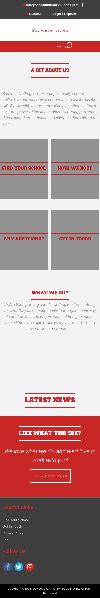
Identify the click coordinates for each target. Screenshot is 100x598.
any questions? (24, 239)
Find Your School (15, 520)
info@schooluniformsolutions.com (52, 5)
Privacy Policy (13, 533)
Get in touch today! (50, 476)
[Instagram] (29, 566)
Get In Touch (12, 526)
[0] (66, 48)
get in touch (75, 239)
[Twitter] (18, 566)
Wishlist (34, 14)
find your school (24, 168)
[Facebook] (7, 566)
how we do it (75, 168)
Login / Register (63, 14)
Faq (5, 540)
